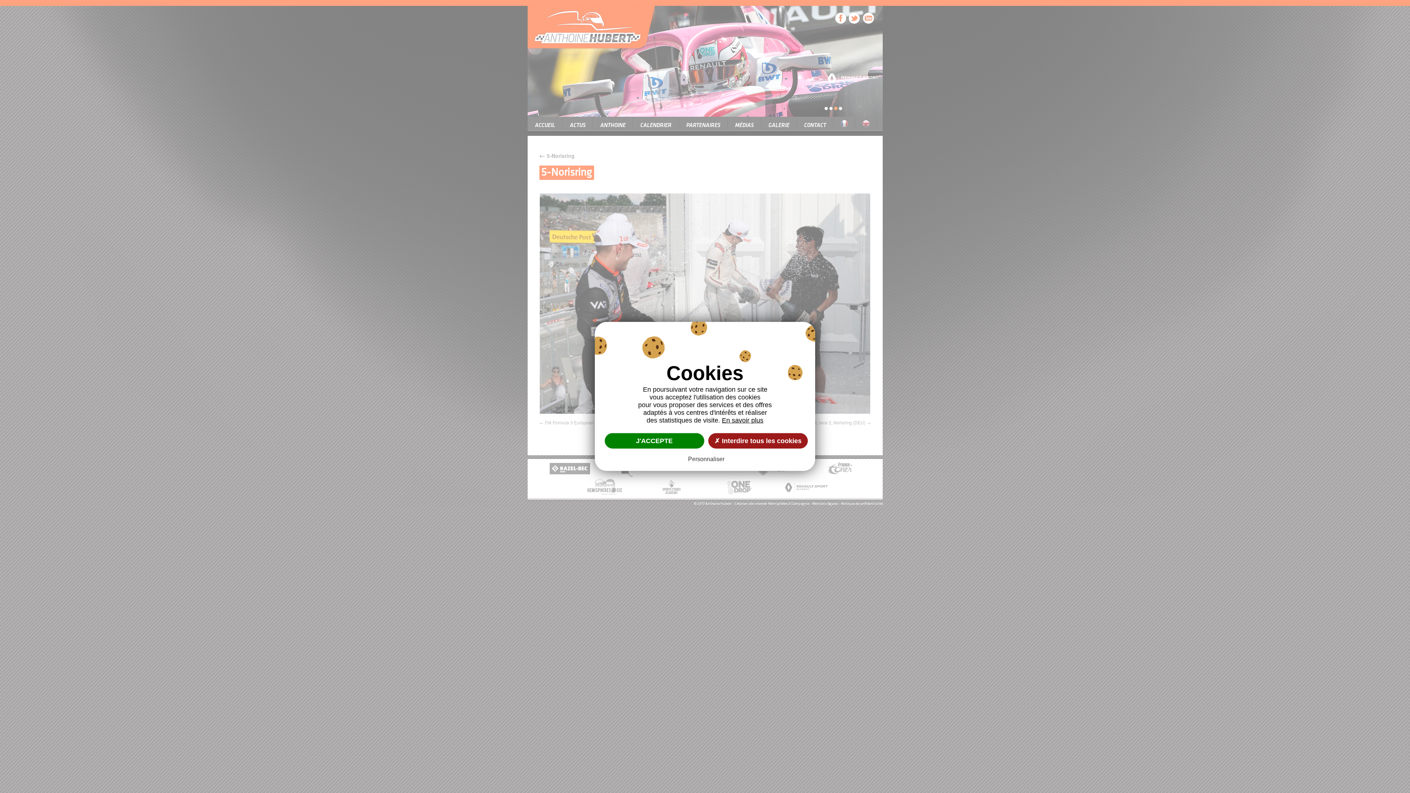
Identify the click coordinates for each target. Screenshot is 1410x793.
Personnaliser (706, 459)
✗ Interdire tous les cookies (758, 440)
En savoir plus (742, 420)
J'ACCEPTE (654, 440)
